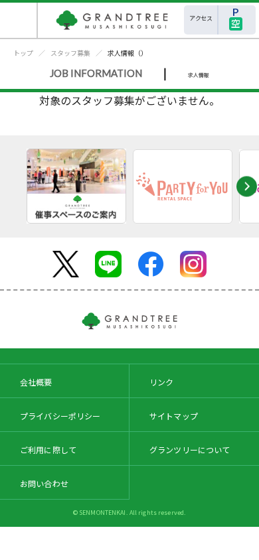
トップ (23, 53)
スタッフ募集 (70, 53)
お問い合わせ (44, 483)
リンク (161, 381)
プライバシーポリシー (60, 415)
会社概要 (36, 381)
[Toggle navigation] (19, 20)
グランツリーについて (189, 449)
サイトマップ (173, 415)
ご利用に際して (48, 449)
